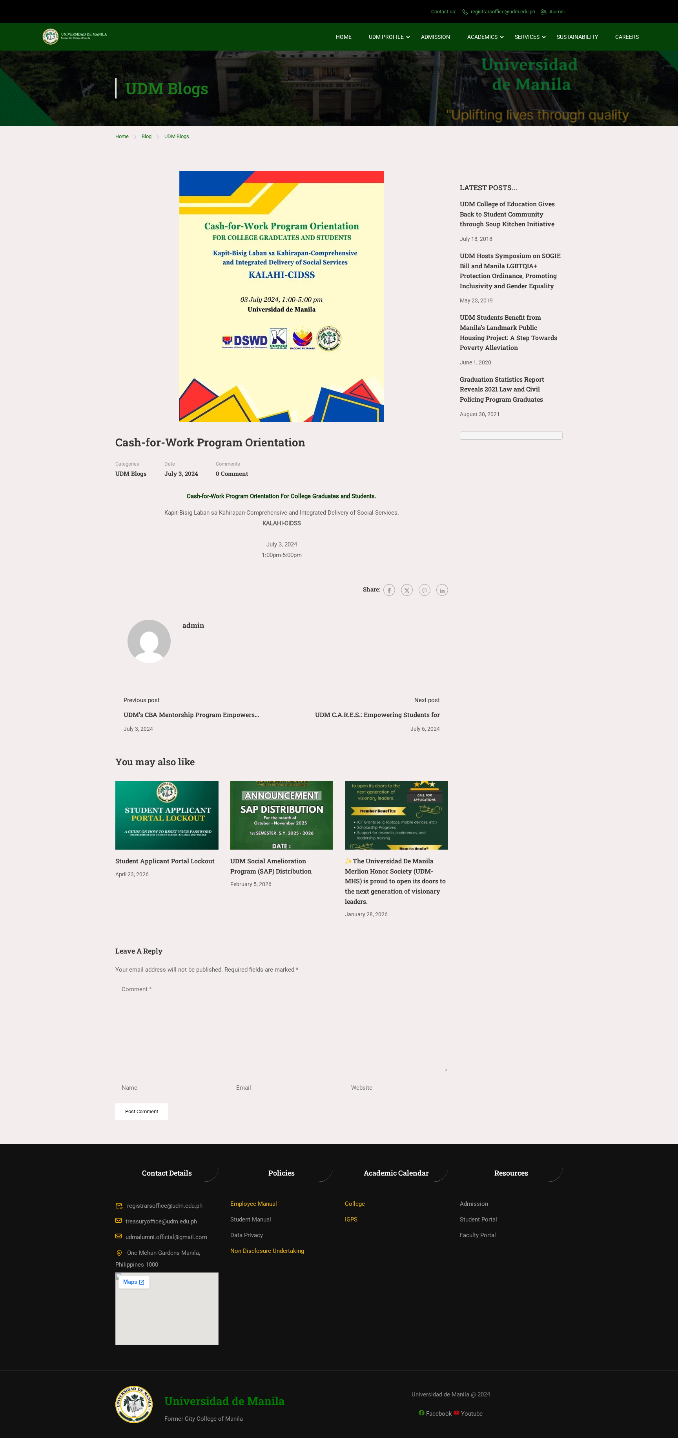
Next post (427, 700)
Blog (146, 136)
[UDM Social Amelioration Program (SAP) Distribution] (282, 815)
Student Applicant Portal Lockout (165, 861)
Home (344, 37)
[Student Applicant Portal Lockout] (167, 815)
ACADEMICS (482, 37)
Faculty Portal (478, 1235)
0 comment (232, 473)
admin (193, 625)
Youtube (471, 1413)
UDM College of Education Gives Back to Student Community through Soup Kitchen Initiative (507, 214)
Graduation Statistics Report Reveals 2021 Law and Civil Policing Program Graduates (502, 389)
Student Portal (478, 1219)
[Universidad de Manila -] (78, 37)
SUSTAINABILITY (577, 37)
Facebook (438, 1413)
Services (527, 37)
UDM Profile (386, 37)
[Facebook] (389, 590)
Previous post (142, 700)
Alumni (557, 12)
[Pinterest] (424, 590)
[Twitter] (407, 590)
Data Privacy (246, 1235)
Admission (435, 37)
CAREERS (627, 37)
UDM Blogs (176, 136)
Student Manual (250, 1219)
